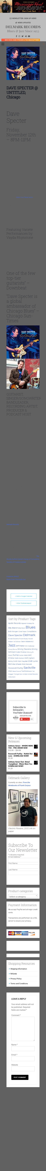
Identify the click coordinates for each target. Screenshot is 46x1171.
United (25, 674)
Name (14, 1045)
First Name (12, 864)
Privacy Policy (15, 979)
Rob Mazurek (27, 664)
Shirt (10, 671)
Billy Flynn (21, 628)
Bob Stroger (13, 631)
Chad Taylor (22, 631)
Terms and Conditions (19, 984)
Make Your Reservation (24, 197)
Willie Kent (11, 677)
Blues (30, 627)
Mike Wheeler (17, 664)
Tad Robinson (26, 671)
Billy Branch (13, 628)
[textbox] (23, 897)
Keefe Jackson (19, 658)
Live (30, 661)
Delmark (29, 635)
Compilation (31, 631)
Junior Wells (23, 655)
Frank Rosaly (23, 639)
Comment (16, 1015)
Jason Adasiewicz (27, 641)
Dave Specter (15, 635)
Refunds (13, 974)
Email (14, 1055)
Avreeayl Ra (30, 623)
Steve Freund (16, 671)
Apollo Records (14, 623)
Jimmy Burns (12, 649)
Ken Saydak (23, 661)
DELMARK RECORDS (23, 26)
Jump (16, 655)
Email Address (14, 857)
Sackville (29, 667)
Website (14, 1065)
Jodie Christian (21, 652)
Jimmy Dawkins (24, 649)
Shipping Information (18, 969)
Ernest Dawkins (13, 639)
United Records (33, 674)
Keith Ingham (29, 658)
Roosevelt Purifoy (15, 668)
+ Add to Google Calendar (23, 596)
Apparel (23, 623)
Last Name (12, 870)
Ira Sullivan (17, 641)
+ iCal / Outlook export (23, 603)
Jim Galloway (29, 646)
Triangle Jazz (18, 674)
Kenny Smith (13, 661)
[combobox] (23, 896)
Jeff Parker (20, 646)
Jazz (11, 645)
